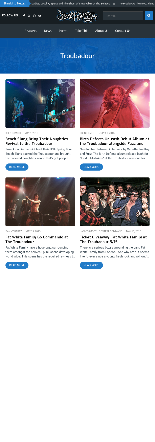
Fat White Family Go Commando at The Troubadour (36, 239)
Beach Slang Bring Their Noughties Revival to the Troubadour (36, 141)
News (48, 31)
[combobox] (123, 15)
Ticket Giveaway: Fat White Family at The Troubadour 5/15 (113, 239)
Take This (81, 31)
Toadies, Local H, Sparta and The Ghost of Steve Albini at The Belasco (64, 3)
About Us (101, 31)
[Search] (149, 15)
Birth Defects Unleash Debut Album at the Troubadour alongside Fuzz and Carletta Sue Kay (114, 141)
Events (63, 31)
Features (31, 31)
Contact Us (123, 31)
